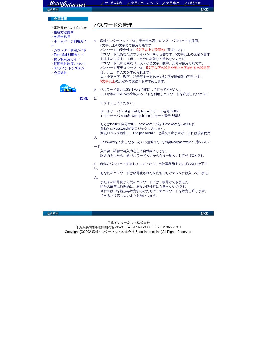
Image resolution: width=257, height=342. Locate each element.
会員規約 (60, 73)
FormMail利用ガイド (69, 55)
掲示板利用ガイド (67, 59)
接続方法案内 (64, 32)
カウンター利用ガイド (70, 50)
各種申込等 (62, 37)
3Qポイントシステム (69, 68)
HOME (83, 98)
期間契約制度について (70, 64)
